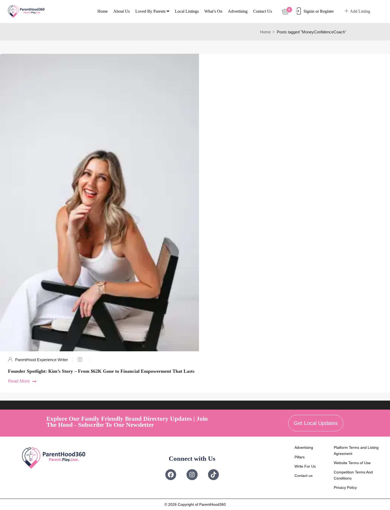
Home (102, 11)
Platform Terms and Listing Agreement (356, 450)
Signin (309, 11)
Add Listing (360, 11)
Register (327, 11)
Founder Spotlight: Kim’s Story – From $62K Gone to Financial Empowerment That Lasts (101, 371)
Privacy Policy (345, 487)
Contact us (262, 11)
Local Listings (187, 11)
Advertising (238, 11)
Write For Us (305, 466)
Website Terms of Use (352, 463)
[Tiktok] (213, 474)
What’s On (213, 11)
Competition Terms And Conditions (353, 475)
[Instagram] (192, 474)
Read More (19, 381)
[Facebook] (170, 474)
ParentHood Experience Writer (41, 359)
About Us (121, 11)
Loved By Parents (151, 11)
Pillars (299, 457)
